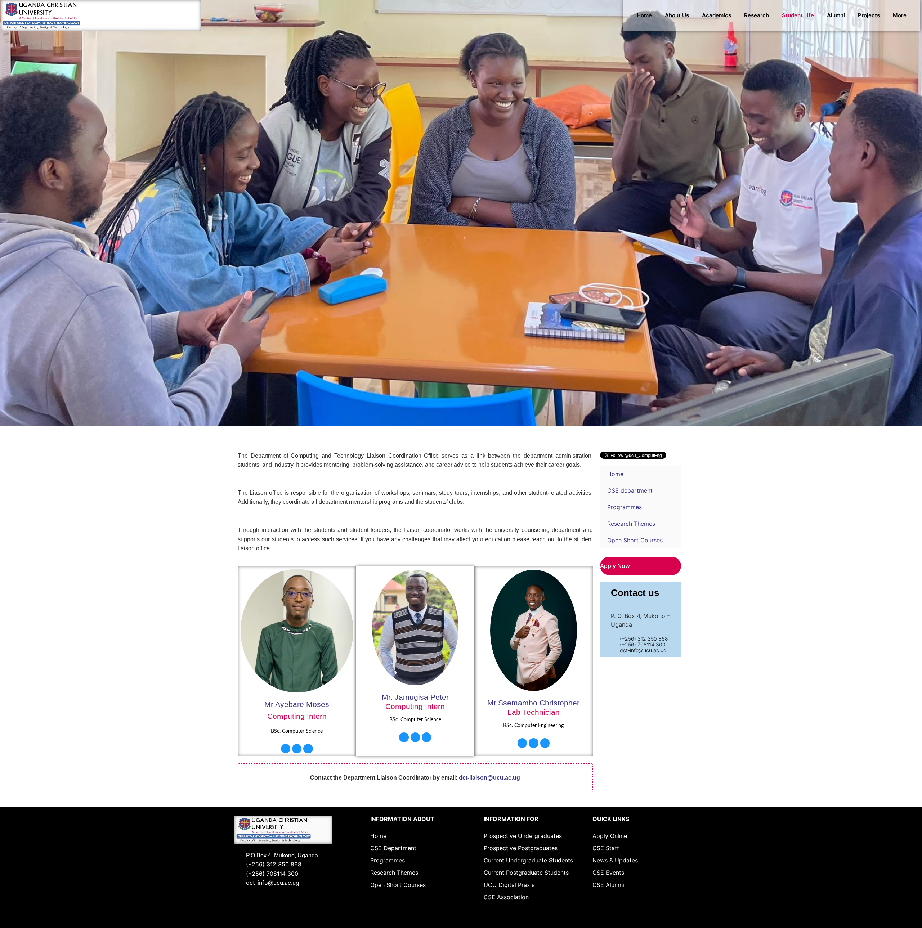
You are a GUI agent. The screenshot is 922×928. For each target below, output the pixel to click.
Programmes (624, 507)
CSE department (630, 490)
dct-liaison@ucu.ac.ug (489, 778)
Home (644, 15)
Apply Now (615, 565)
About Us (677, 15)
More (900, 15)
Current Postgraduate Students (526, 872)
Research (756, 15)
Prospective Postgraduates (521, 848)
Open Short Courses (635, 540)
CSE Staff (605, 848)
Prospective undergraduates (523, 835)
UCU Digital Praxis (509, 884)
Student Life (798, 15)
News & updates (615, 860)
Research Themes (631, 523)
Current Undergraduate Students (528, 860)
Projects (869, 15)
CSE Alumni (608, 884)
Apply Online (609, 835)
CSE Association (506, 897)
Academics (716, 15)
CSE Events (608, 872)
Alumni (836, 15)
